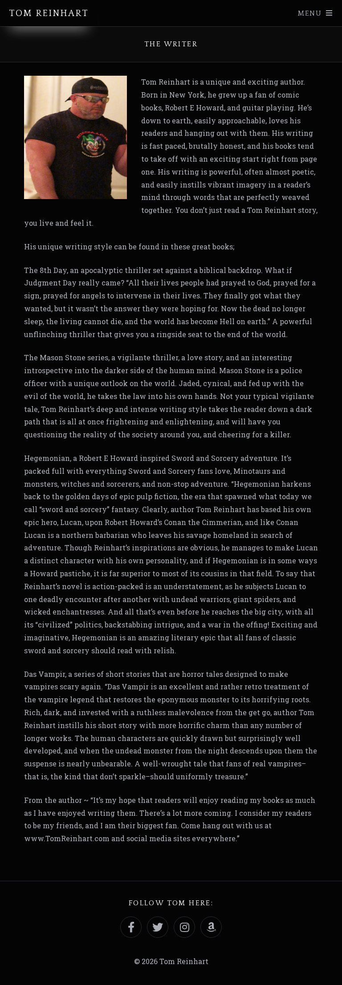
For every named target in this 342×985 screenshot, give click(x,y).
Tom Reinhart (49, 13)
